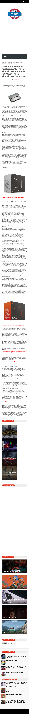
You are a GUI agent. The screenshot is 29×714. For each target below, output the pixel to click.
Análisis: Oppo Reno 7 (12, 660)
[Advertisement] (14, 40)
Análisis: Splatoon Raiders (11, 587)
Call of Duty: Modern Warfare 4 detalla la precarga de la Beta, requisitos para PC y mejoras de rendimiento (15, 702)
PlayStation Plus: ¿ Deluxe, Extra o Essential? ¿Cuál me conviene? (16, 667)
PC (18, 79)
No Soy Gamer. (17, 710)
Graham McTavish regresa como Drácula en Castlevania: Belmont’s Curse (16, 690)
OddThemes (11, 712)
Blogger (18, 712)
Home (3, 61)
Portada (7, 61)
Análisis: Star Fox (8, 632)
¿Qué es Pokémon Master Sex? (14, 672)
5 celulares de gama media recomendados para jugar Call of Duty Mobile (16, 656)
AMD (16, 79)
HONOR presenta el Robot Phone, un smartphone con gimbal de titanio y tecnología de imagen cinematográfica (14, 600)
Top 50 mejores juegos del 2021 (12, 571)
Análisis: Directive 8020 (9, 617)
